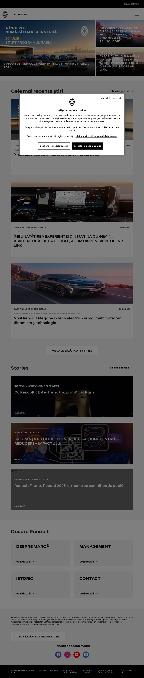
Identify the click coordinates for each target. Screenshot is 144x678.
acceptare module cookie (87, 146)
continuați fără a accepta (110, 98)
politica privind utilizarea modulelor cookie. (96, 136)
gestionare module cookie (54, 146)
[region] (72, 124)
